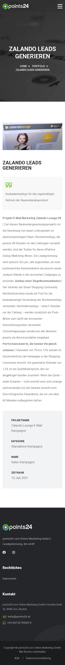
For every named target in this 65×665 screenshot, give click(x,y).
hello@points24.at (19, 616)
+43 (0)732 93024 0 (19, 622)
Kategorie (17, 441)
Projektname (20, 420)
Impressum (9, 578)
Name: (15, 457)
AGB (16, 658)
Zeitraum (17, 472)
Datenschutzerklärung (38, 658)
